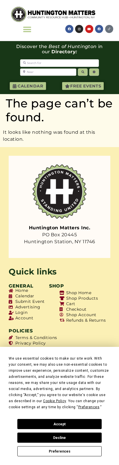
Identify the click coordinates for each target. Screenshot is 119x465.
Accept (59, 424)
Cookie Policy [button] (54, 401)
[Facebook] (69, 29)
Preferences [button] (89, 407)
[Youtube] (89, 29)
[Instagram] (79, 29)
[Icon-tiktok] (109, 29)
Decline (59, 438)
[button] (27, 29)
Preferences (59, 451)
